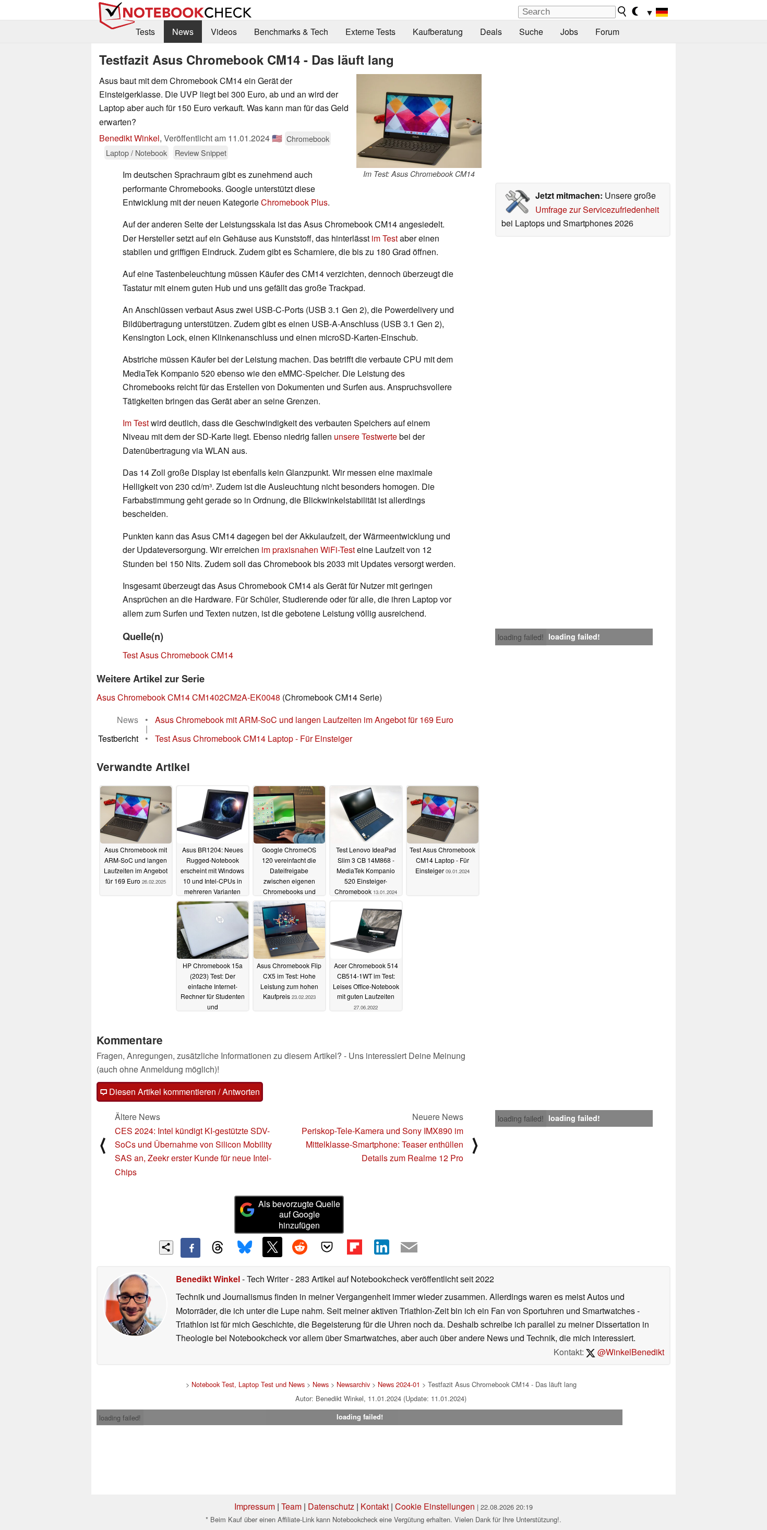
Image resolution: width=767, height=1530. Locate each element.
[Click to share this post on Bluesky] (245, 1248)
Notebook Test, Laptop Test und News (248, 1384)
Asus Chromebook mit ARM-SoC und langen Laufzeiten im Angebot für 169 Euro (304, 720)
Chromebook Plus (294, 202)
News (183, 32)
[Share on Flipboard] (354, 1247)
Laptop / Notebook (136, 152)
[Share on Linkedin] (381, 1247)
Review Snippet (200, 152)
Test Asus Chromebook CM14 (178, 655)
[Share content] (166, 1247)
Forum (607, 32)
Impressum (254, 1506)
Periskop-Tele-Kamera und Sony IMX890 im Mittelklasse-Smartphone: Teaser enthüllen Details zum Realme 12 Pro (382, 1144)
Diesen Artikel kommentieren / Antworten (183, 1092)
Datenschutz (331, 1506)
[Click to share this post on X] (272, 1247)
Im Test (136, 423)
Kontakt (375, 1506)
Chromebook (307, 138)
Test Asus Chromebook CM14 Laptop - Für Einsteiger (253, 738)
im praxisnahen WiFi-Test (308, 550)
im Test (384, 238)
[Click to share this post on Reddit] (299, 1247)
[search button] (622, 11)
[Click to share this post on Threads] (217, 1248)
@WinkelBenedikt (629, 1352)
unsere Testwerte (365, 436)
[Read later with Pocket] (327, 1247)
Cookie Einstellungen (435, 1506)
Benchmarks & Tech (291, 32)
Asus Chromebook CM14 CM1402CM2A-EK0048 (188, 697)
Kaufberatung (438, 32)
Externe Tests (370, 32)
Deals (491, 32)
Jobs (569, 32)
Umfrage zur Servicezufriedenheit (597, 209)
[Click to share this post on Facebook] (190, 1248)
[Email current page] (409, 1248)
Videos (224, 32)
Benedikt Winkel (129, 138)
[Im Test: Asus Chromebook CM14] (419, 121)
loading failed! (521, 637)
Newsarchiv (353, 1384)
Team (291, 1506)
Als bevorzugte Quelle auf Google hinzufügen (299, 1215)
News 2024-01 (399, 1384)
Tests (145, 32)
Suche (531, 32)
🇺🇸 (277, 138)
